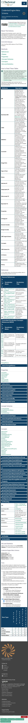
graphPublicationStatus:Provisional (13, 487)
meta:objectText (7, 396)
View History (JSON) (20, 531)
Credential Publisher (7, 704)
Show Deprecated (5, 721)
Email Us (5, 676)
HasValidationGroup (6, 434)
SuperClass (4, 450)
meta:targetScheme (8, 401)
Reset (24, 717)
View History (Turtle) (20, 533)
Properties (4, 57)
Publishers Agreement (7, 692)
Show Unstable (19, 719)
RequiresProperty (5, 446)
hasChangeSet (5, 374)
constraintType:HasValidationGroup (13, 457)
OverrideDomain (5, 436)
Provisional (4, 440)
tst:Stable (5, 536)
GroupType (4, 411)
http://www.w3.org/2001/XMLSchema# (9, 317)
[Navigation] (24, 3)
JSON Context (18, 528)
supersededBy (4, 380)
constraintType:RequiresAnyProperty (14, 473)
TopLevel (3, 451)
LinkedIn (5, 670)
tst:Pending (5, 502)
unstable (18, 520)
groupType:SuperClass (9, 493)
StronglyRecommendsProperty (9, 448)
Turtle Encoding (19, 526)
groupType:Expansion (9, 490)
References (5, 52)
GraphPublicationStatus (7, 410)
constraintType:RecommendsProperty (13, 467)
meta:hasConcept (8, 393)
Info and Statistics (7, 64)
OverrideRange (5, 437)
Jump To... (3, 719)
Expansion (3, 433)
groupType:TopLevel (8, 496)
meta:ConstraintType (9, 416)
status (2, 378)
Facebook (5, 667)
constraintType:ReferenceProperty (13, 471)
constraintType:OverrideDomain (12, 460)
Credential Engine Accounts (8, 703)
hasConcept (4, 375)
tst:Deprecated (7, 499)
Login (14, 715)
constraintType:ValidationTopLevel (13, 484)
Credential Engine (12, 23)
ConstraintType (5, 408)
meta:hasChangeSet (8, 390)
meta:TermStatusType (9, 424)
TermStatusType (5, 413)
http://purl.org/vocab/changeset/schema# (9, 293)
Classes (3, 54)
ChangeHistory (5, 363)
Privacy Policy (5, 689)
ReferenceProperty (6, 443)
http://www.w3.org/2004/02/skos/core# (9, 308)
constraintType (2, 336)
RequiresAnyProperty (6, 444)
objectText (4, 377)
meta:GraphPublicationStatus (11, 419)
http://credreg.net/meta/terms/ (9, 297)
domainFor (4, 372)
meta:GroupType (7, 421)
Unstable (3, 453)
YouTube (5, 668)
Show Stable (11, 719)
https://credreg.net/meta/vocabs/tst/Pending (20, 505)
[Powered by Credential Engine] (8, 5)
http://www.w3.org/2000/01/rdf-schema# (9, 305)
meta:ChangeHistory (8, 365)
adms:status (6, 384)
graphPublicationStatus (2, 344)
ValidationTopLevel (6, 454)
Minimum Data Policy (7, 694)
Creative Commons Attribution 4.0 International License (16, 25)
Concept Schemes (7, 59)
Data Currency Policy (7, 695)
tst (2, 355)
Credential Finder (6, 706)
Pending (3, 438)
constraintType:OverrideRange (12, 463)
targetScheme (4, 381)
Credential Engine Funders (8, 711)
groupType (2, 352)
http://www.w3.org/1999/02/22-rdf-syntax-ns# (9, 301)
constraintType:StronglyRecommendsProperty (14, 480)
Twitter (5, 665)
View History (18, 530)
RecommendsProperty (6, 441)
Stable (2, 447)
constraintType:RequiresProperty (12, 476)
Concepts (4, 61)
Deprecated (4, 431)
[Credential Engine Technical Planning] (8, 2)
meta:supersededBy (8, 399)
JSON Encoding (19, 524)
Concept (18, 518)
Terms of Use (5, 690)
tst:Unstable (6, 539)
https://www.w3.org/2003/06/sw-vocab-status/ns (9, 313)
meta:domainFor (7, 387)
